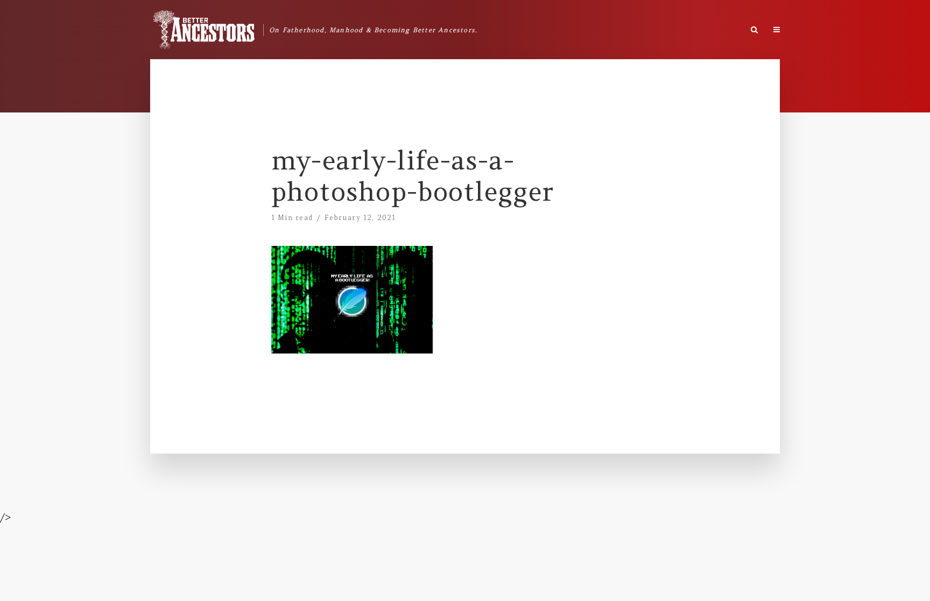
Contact (871, 27)
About (795, 27)
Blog (831, 27)
